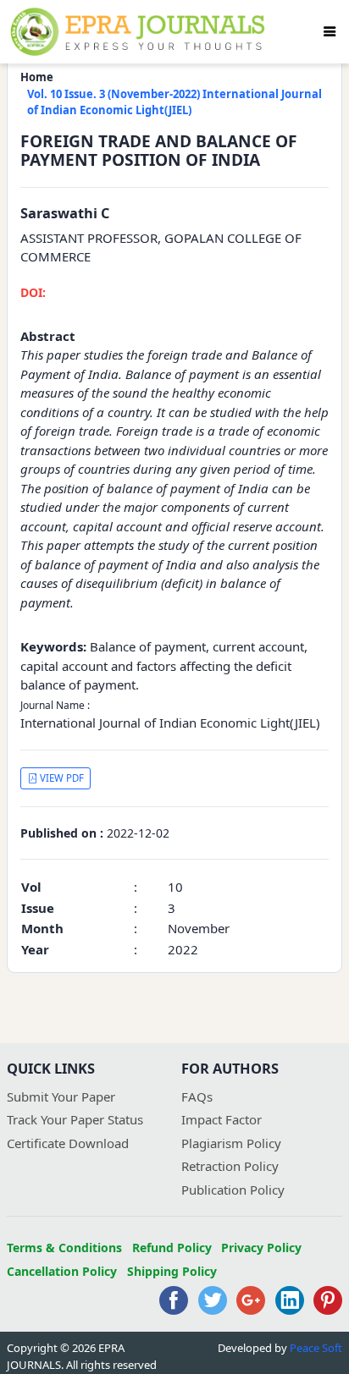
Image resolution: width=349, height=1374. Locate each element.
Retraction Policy (230, 1165)
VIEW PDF (60, 778)
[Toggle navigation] (329, 31)
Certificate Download (68, 1143)
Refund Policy (172, 1247)
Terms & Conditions (64, 1247)
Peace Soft (316, 1347)
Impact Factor (221, 1119)
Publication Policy (233, 1189)
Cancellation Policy (62, 1271)
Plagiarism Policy (231, 1143)
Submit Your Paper (61, 1096)
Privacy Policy (261, 1247)
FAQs (197, 1096)
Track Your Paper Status (75, 1119)
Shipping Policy (172, 1271)
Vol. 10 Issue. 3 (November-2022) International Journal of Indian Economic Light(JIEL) (174, 102)
